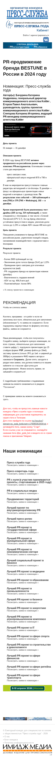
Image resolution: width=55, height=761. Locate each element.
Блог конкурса (11, 739)
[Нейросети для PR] (27, 688)
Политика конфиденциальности (19, 743)
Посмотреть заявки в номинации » (22, 465)
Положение (9, 387)
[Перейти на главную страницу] (27, 24)
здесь (5, 399)
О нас (7, 736)
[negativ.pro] (15, 718)
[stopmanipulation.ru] (40, 718)
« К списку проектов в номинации (18, 290)
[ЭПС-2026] (27, 45)
